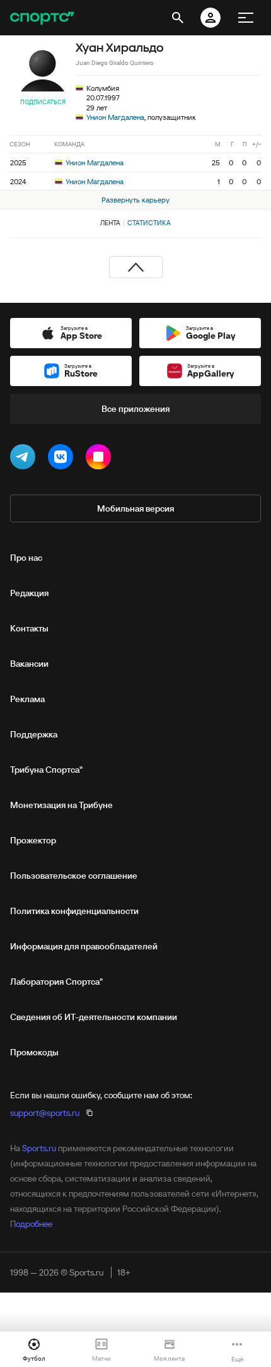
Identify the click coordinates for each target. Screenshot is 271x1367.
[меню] (246, 17)
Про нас (26, 557)
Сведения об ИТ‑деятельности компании (93, 1017)
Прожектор (33, 840)
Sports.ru (39, 1148)
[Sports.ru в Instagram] (101, 459)
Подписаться (43, 102)
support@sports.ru (44, 1112)
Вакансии (29, 663)
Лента (110, 222)
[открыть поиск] (178, 18)
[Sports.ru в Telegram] (25, 459)
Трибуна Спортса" (46, 769)
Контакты (29, 628)
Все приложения (135, 408)
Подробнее (31, 1223)
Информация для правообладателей (84, 946)
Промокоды (34, 1052)
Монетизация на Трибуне (61, 805)
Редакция (29, 593)
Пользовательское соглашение (73, 875)
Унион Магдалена (115, 117)
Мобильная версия (135, 508)
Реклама (27, 699)
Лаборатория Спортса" (56, 981)
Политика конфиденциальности (74, 911)
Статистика (149, 222)
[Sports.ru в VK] (63, 459)
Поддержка (33, 734)
